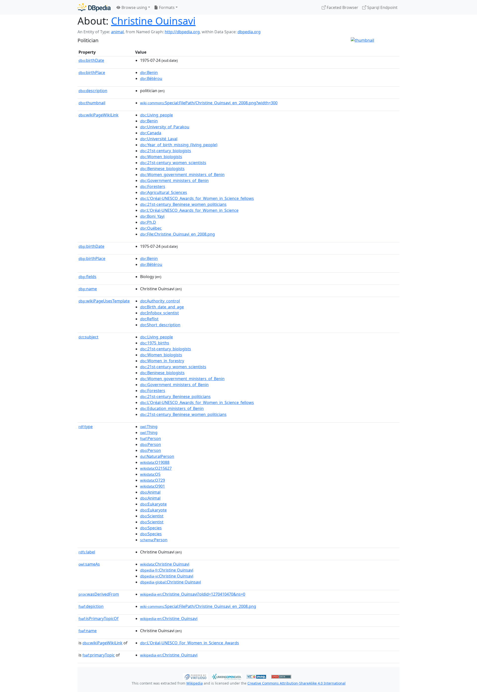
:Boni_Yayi (152, 216)
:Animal (150, 492)
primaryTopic (98, 655)
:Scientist (151, 516)
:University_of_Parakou (164, 127)
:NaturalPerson (157, 456)
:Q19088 (154, 462)
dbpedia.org (249, 32)
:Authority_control (160, 301)
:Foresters (152, 186)
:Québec (151, 228)
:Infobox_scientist (159, 313)
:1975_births (154, 343)
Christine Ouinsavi (153, 21)
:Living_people (156, 115)
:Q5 (150, 474)
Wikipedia (194, 683)
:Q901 (152, 486)
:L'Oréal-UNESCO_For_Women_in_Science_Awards (189, 643)
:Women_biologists (161, 156)
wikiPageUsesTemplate (104, 301)
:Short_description (160, 325)
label (87, 552)
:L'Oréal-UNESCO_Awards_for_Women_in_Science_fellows (197, 198)
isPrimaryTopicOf (99, 618)
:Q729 (152, 480)
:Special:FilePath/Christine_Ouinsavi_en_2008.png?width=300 (209, 103)
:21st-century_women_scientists (173, 162)
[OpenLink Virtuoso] (195, 676)
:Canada (150, 133)
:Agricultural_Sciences (163, 192)
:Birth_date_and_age (162, 307)
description (93, 90)
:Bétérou (151, 78)
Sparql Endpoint (382, 7)
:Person (150, 438)
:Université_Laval (158, 139)
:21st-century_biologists (165, 150)
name (88, 288)
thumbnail (92, 103)
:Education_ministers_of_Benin (172, 408)
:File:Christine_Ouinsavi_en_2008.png (177, 234)
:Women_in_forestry (162, 361)
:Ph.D (148, 222)
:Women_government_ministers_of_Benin (182, 174)
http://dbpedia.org (182, 32)
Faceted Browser (342, 7)
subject (88, 337)
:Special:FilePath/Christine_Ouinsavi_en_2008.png (198, 606)
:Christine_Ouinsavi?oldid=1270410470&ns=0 (192, 594)
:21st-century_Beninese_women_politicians (183, 204)
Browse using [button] (133, 7)
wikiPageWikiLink (99, 115)
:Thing (149, 426)
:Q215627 (156, 468)
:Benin (149, 72)
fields (87, 276)
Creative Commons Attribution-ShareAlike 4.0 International (296, 683)
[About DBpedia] (94, 7)
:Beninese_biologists (162, 168)
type (86, 426)
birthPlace (92, 72)
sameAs (89, 564)
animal (117, 32)
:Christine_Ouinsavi (169, 618)
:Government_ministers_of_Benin (174, 180)
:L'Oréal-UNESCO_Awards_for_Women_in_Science (189, 210)
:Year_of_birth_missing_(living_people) (178, 144)
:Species (151, 528)
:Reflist (149, 319)
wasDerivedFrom (99, 594)
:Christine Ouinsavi (164, 564)
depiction (91, 606)
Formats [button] (166, 7)
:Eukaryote (153, 504)
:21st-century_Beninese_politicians (175, 396)
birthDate (91, 60)
